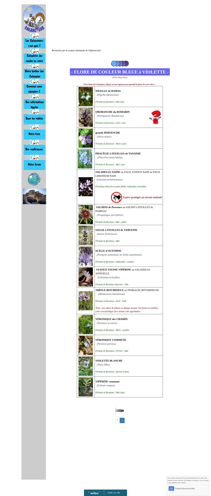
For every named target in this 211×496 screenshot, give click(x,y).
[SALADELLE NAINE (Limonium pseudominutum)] (86, 186)
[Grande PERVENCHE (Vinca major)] (86, 138)
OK (171, 488)
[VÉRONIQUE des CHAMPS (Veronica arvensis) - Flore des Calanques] (86, 324)
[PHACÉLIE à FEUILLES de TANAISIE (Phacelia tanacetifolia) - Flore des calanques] (85, 158)
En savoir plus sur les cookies (185, 488)
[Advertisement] (33, 263)
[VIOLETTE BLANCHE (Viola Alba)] (86, 366)
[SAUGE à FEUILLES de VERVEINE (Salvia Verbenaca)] (86, 235)
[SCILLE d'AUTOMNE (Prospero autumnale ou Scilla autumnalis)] (86, 256)
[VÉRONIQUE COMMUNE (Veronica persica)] (86, 345)
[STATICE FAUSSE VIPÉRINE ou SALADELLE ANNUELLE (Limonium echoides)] (86, 276)
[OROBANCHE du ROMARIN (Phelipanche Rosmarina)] (86, 117)
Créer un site (114, 492)
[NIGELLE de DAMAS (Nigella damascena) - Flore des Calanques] (86, 96)
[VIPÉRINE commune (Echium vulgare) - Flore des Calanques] (86, 386)
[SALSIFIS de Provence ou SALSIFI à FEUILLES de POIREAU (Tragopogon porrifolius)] (86, 214)
